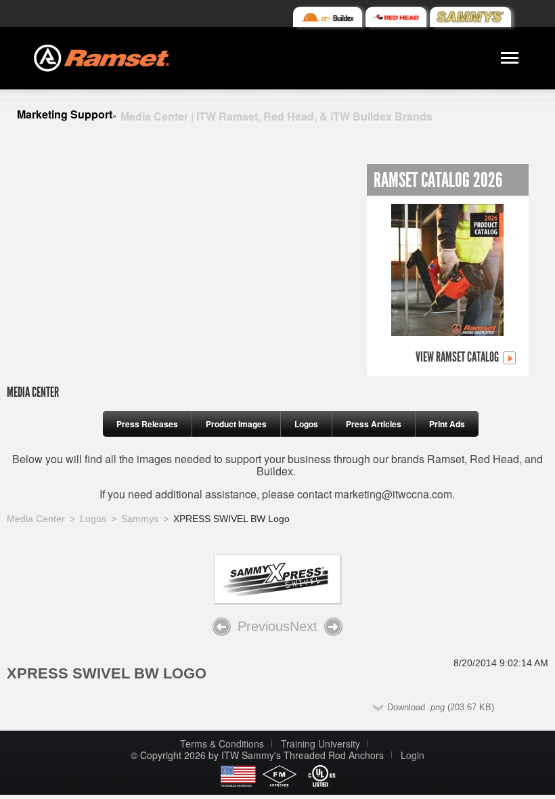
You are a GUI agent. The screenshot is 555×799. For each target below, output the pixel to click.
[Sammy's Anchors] (470, 17)
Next (303, 626)
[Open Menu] (509, 58)
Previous (264, 626)
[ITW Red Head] (395, 17)
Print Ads (447, 424)
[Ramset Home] (101, 56)
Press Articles (373, 424)
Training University (320, 743)
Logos (306, 424)
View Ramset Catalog (458, 357)
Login (412, 755)
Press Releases (147, 424)
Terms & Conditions (222, 743)
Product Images (236, 424)
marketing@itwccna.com (393, 494)
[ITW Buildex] (327, 17)
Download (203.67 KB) (440, 707)
